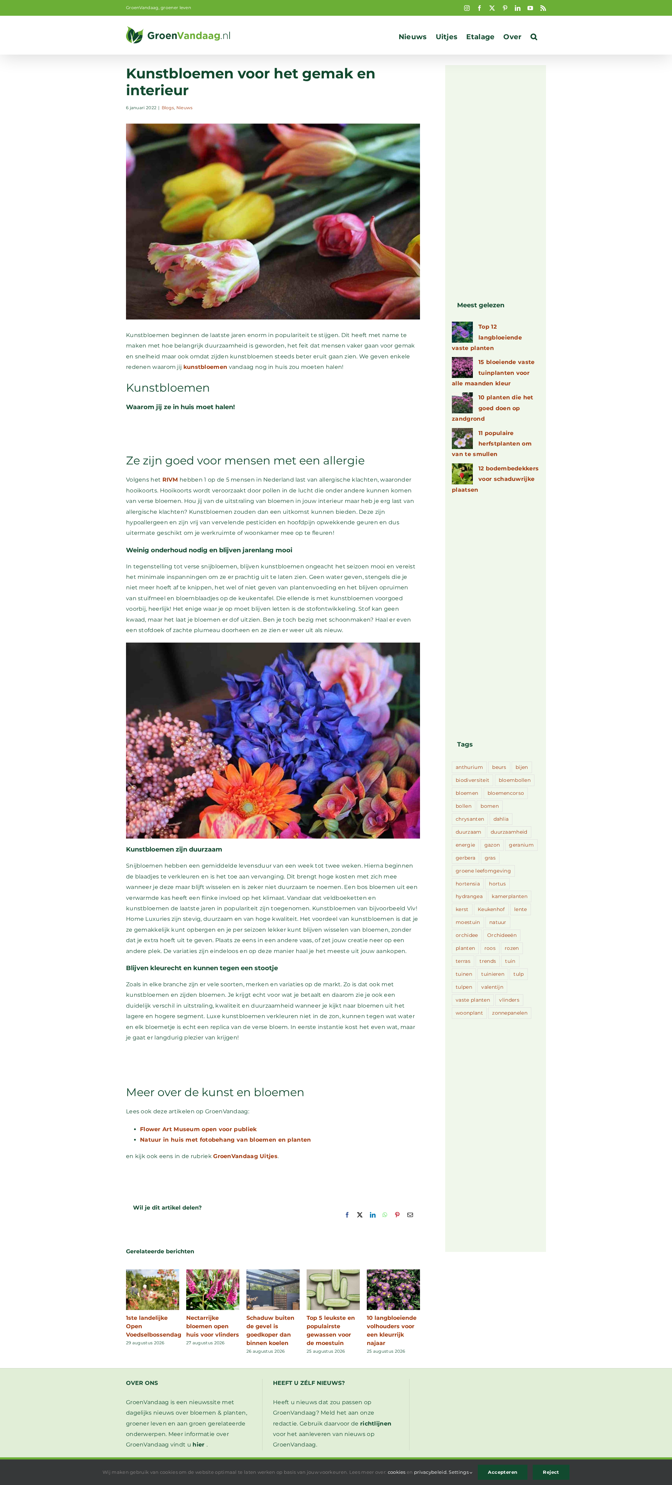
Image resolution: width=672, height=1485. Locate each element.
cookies (397, 1472)
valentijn (492, 987)
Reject (551, 1472)
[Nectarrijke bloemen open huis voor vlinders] (212, 1272)
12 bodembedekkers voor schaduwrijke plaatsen (495, 479)
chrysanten (470, 819)
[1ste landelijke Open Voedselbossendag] (152, 1272)
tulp (518, 974)
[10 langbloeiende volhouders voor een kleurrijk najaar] (393, 1272)
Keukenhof (491, 909)
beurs (499, 767)
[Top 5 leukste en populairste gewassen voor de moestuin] (333, 1272)
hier (198, 1444)
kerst (462, 909)
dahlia (501, 819)
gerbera (465, 858)
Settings (459, 1472)
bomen (490, 806)
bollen (463, 806)
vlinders (509, 1000)
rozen (512, 948)
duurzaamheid (509, 832)
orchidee (467, 935)
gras (490, 858)
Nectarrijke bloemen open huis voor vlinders (212, 1326)
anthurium (469, 767)
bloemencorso (506, 793)
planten (465, 948)
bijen (522, 767)
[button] (534, 37)
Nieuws (184, 107)
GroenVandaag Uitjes (245, 1156)
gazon (492, 845)
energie (465, 845)
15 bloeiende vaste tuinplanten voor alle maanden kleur (493, 373)
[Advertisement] (273, 435)
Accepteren (502, 1472)
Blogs (168, 107)
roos (490, 948)
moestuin (468, 922)
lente (520, 909)
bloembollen (515, 780)
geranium (521, 845)
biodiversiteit (472, 780)
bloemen (467, 793)
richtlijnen (375, 1423)
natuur (497, 922)
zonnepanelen (509, 1013)
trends (487, 961)
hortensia (468, 884)
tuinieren (492, 974)
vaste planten (473, 1000)
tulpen (464, 987)
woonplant (469, 1013)
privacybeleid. (431, 1472)
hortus (497, 884)
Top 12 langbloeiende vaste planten (487, 337)
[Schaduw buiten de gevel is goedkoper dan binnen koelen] (273, 1272)
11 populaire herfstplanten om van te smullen (492, 444)
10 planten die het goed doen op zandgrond (492, 408)
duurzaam (468, 832)
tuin (510, 961)
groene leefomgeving (483, 871)
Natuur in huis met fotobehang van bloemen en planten (225, 1139)
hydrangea (469, 896)
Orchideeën (502, 935)
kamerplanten (509, 896)
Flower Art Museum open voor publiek (198, 1129)
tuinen (464, 974)
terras (463, 961)
